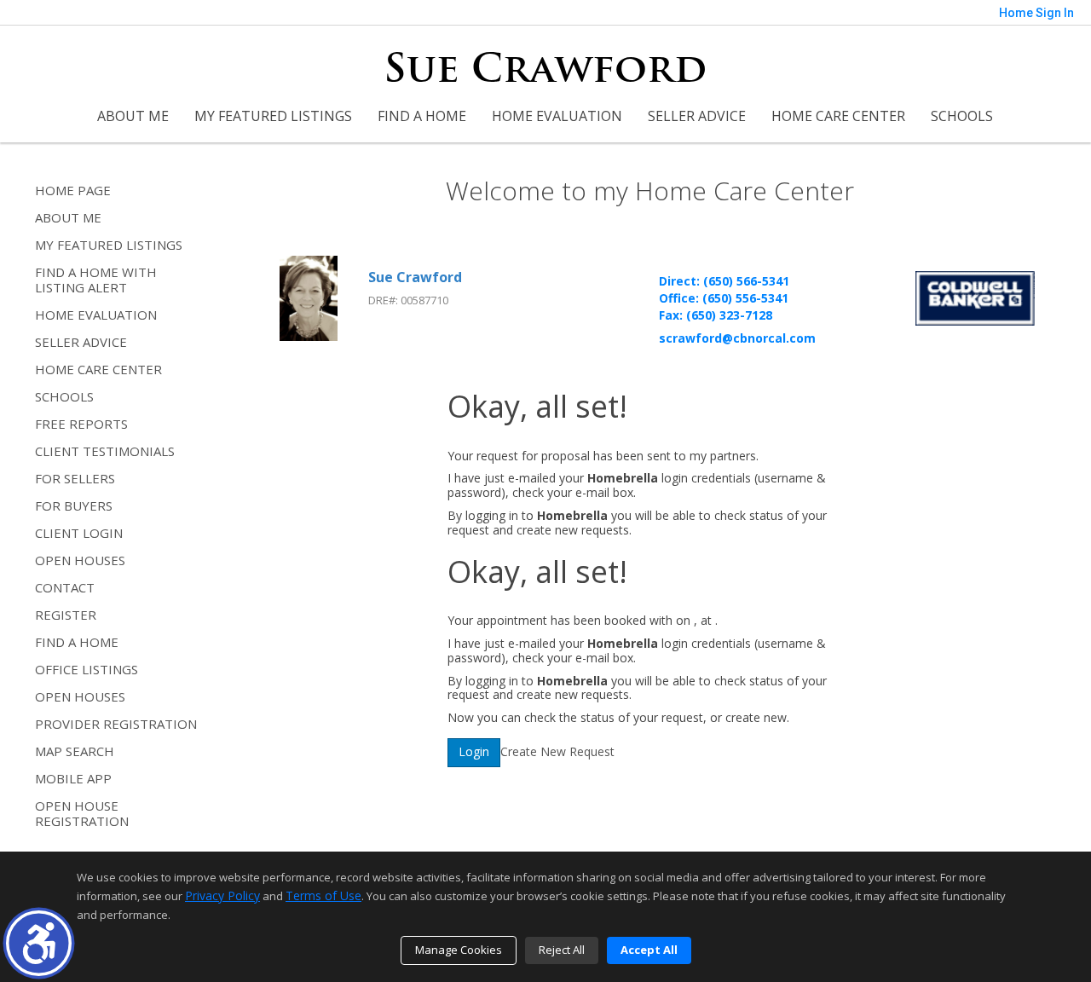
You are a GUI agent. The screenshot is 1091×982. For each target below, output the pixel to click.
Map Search (74, 751)
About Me (133, 116)
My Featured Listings (273, 116)
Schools (962, 116)
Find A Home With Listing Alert (96, 279)
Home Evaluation (557, 116)
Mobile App (73, 778)
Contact (65, 587)
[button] (39, 943)
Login (474, 751)
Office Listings (86, 669)
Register (65, 614)
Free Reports (81, 423)
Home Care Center (838, 116)
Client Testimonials (105, 450)
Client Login (79, 532)
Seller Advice (697, 116)
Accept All (649, 949)
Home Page (73, 190)
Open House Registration (82, 813)
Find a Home (422, 116)
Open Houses (80, 560)
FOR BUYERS (74, 505)
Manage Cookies (458, 949)
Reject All (562, 949)
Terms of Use (323, 895)
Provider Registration (116, 723)
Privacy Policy (222, 895)
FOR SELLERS (75, 478)
